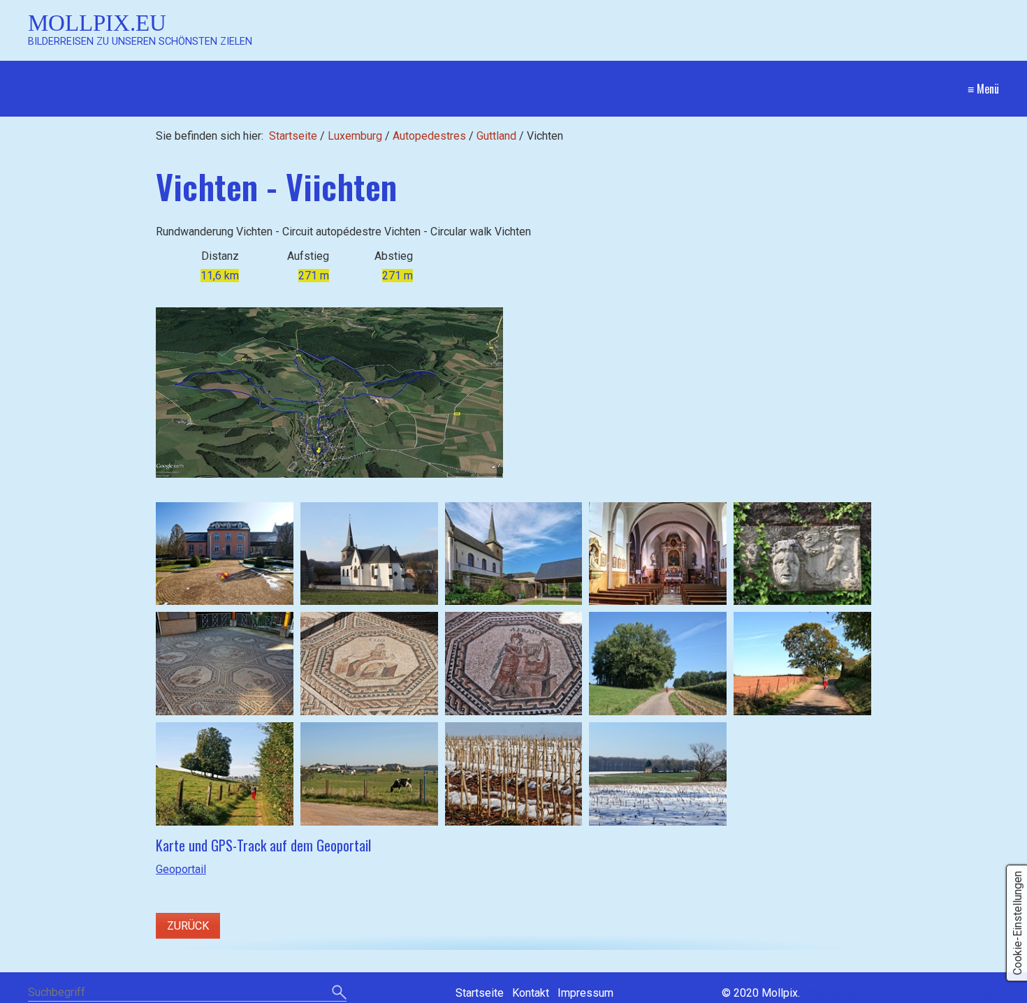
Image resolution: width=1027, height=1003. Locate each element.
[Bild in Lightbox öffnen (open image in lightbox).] (329, 392)
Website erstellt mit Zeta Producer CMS (901, 993)
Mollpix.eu (97, 23)
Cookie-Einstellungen (1017, 923)
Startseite (293, 135)
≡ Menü (983, 88)
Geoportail (181, 869)
